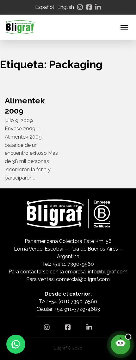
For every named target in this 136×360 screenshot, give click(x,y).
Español (44, 7)
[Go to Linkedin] (98, 7)
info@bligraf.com (107, 272)
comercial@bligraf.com (83, 279)
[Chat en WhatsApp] (15, 344)
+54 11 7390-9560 (73, 264)
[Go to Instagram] (80, 7)
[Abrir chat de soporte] (120, 344)
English (65, 7)
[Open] (124, 27)
